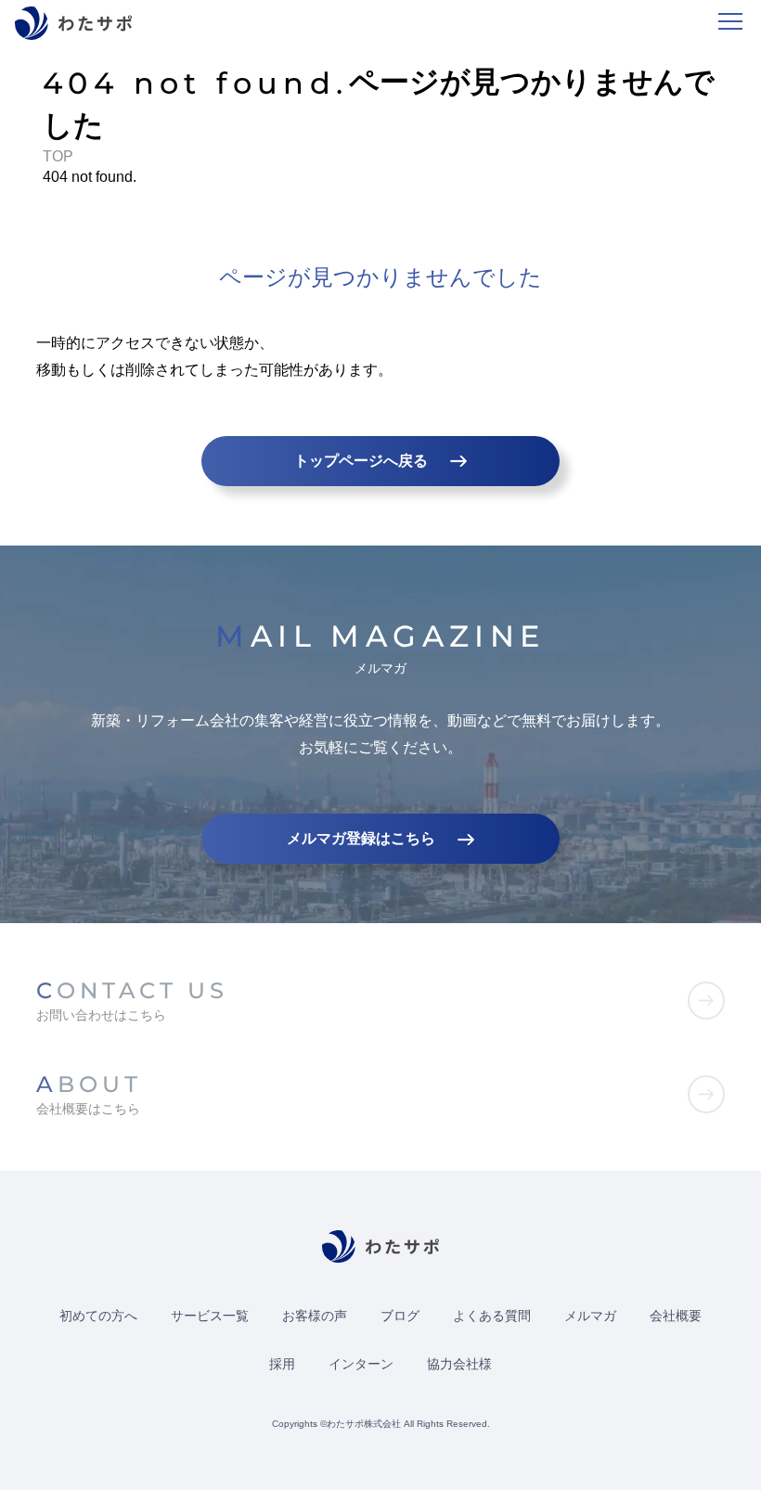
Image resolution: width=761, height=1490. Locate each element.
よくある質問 (492, 1315)
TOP (58, 156)
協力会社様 (459, 1363)
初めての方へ (98, 1315)
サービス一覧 (210, 1315)
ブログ (399, 1315)
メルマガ (590, 1315)
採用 (282, 1363)
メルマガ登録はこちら (361, 838)
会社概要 (676, 1315)
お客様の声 (314, 1315)
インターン (361, 1363)
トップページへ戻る (361, 461)
